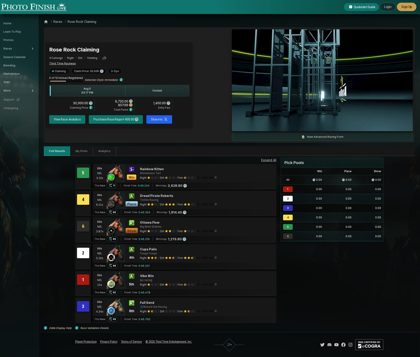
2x (286, 125)
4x (294, 125)
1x (279, 125)
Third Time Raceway (62, 63)
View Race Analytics (67, 119)
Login (387, 7)
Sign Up (406, 7)
